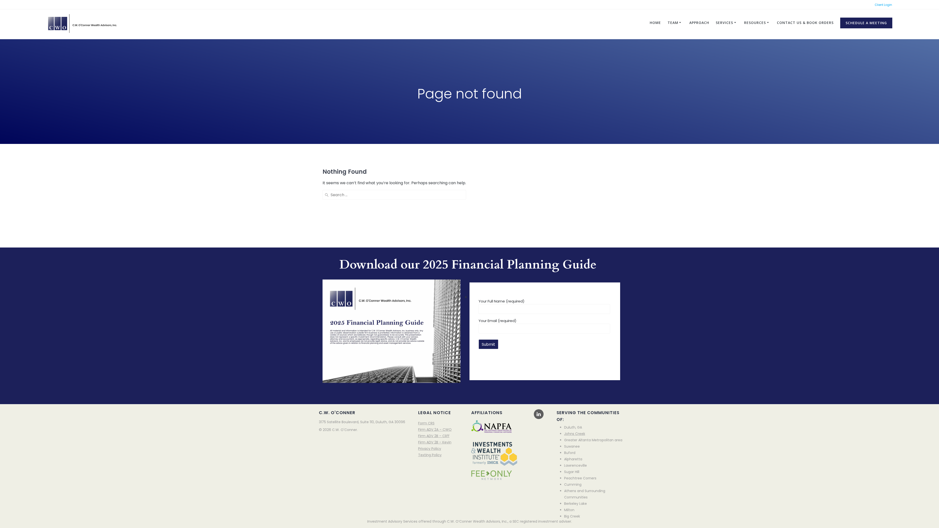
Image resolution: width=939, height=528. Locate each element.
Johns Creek (574, 433)
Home (655, 22)
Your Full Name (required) (502, 301)
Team (673, 22)
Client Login (883, 5)
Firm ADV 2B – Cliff (433, 435)
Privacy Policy (429, 448)
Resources (755, 22)
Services (724, 22)
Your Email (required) (497, 320)
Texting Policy (430, 455)
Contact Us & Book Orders (805, 22)
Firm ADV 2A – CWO (435, 429)
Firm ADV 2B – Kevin (434, 442)
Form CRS (426, 423)
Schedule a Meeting (866, 23)
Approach (699, 22)
